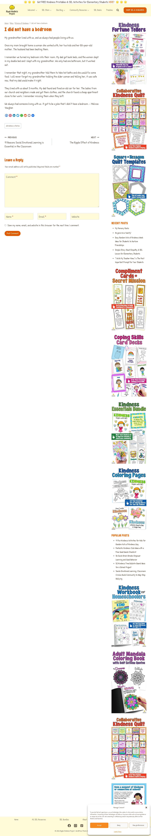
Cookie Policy (117, 832)
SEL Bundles (64, 819)
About (85, 819)
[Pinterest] (82, 826)
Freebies (109, 10)
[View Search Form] (117, 10)
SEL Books (98, 10)
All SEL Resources (39, 819)
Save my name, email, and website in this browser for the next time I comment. (43, 225)
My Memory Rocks (122, 228)
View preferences (138, 825)
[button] (146, 807)
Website (75, 216)
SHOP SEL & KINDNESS (135, 10)
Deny (118, 825)
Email (42, 216)
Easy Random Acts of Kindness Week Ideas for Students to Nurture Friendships (129, 241)
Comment (11, 177)
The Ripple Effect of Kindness (84, 140)
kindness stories (13, 125)
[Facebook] (69, 826)
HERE (111, 2)
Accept (99, 825)
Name (9, 216)
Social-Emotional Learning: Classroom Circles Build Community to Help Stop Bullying (131, 575)
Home (16, 819)
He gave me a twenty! (123, 232)
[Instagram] (75, 826)
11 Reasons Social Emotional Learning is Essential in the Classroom (24, 142)
